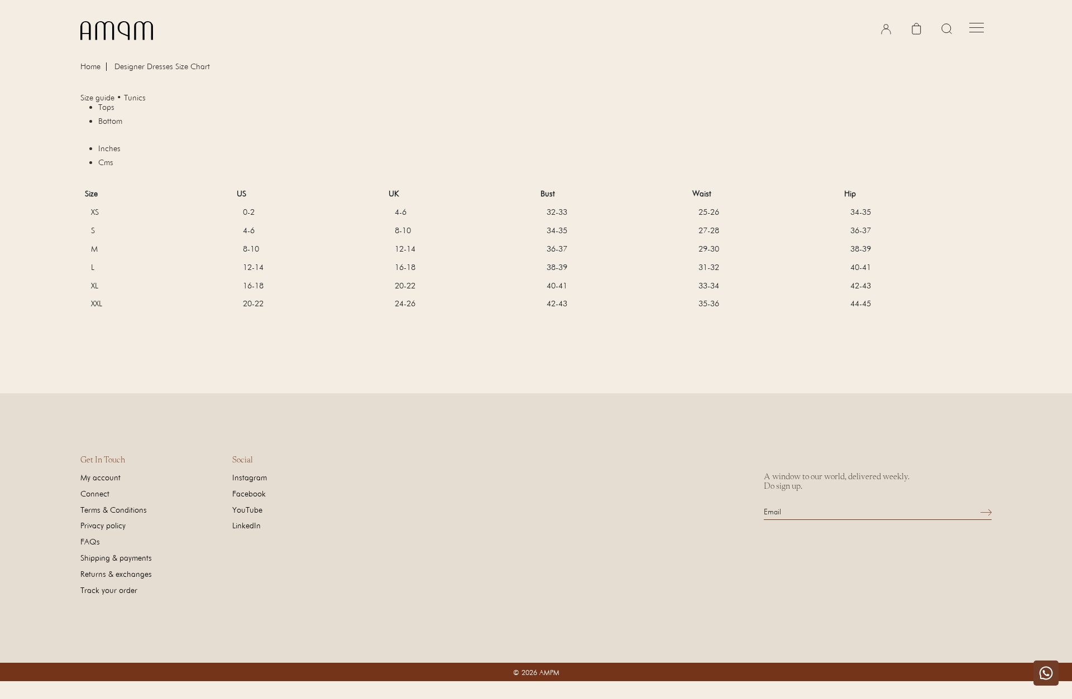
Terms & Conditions (113, 509)
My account (100, 477)
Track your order (108, 590)
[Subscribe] (986, 512)
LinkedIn (246, 525)
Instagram (249, 477)
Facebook (249, 493)
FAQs (90, 541)
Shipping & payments (116, 557)
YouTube (247, 509)
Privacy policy (103, 525)
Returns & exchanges (116, 574)
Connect (94, 493)
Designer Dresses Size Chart (162, 66)
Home (90, 66)
